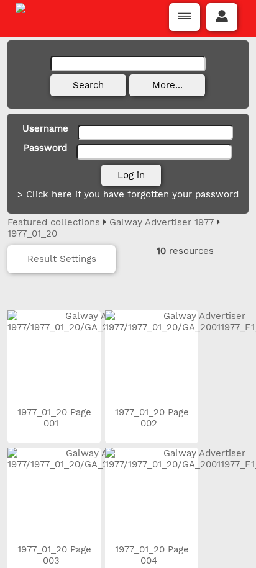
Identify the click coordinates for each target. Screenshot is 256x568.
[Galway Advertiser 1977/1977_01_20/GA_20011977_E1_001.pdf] (54, 356)
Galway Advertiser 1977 (161, 222)
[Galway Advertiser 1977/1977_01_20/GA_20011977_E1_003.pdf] (54, 494)
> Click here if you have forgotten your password (128, 194)
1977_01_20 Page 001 (54, 418)
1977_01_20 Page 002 (152, 418)
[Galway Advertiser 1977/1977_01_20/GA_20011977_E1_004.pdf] (151, 494)
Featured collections (53, 222)
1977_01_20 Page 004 (152, 555)
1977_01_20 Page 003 (54, 555)
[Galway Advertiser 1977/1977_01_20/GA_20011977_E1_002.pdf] (151, 356)
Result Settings (61, 258)
